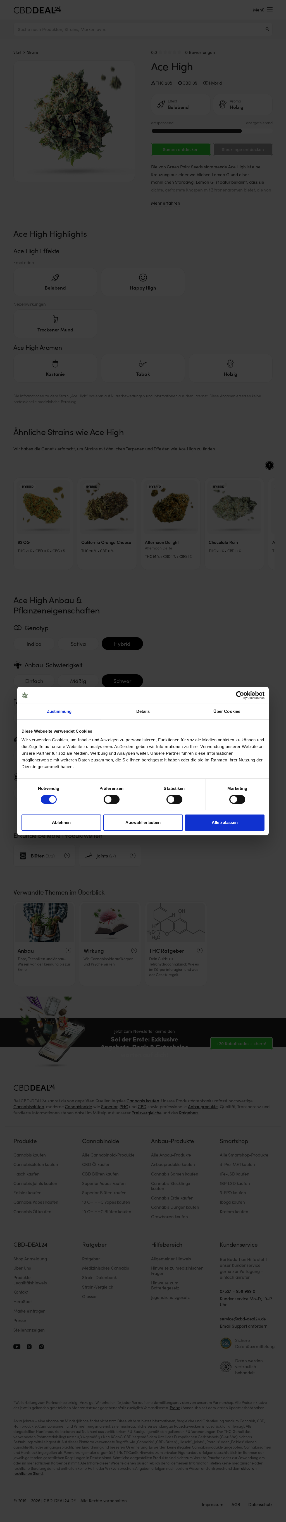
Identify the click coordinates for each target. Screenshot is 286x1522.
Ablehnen (61, 822)
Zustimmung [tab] (59, 711)
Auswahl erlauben (143, 822)
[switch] (112, 799)
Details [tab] (143, 711)
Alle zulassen (225, 822)
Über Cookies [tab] (226, 711)
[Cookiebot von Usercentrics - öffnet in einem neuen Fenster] (240, 695)
